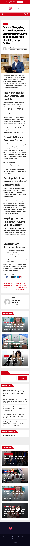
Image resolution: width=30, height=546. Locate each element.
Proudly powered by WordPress (10, 536)
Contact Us (15, 542)
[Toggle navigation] (14, 14)
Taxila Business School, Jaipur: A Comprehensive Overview (15, 344)
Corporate (6, 322)
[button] (25, 14)
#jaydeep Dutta (22, 49)
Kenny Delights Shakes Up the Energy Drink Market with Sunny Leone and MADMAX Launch (13, 416)
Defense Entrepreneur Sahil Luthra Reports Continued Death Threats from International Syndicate (15, 401)
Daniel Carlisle (18, 363)
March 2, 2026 (9, 478)
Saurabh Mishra (14, 48)
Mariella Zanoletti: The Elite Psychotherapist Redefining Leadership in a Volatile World (14, 408)
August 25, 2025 (10, 496)
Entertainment (7, 506)
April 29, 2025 (9, 513)
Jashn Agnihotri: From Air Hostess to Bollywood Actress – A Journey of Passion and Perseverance (21, 285)
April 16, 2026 (9, 461)
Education (5, 23)
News (5, 471)
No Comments (10, 463)
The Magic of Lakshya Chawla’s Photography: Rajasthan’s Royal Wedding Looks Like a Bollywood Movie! (14, 423)
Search (4, 373)
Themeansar (15, 538)
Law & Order (10, 471)
